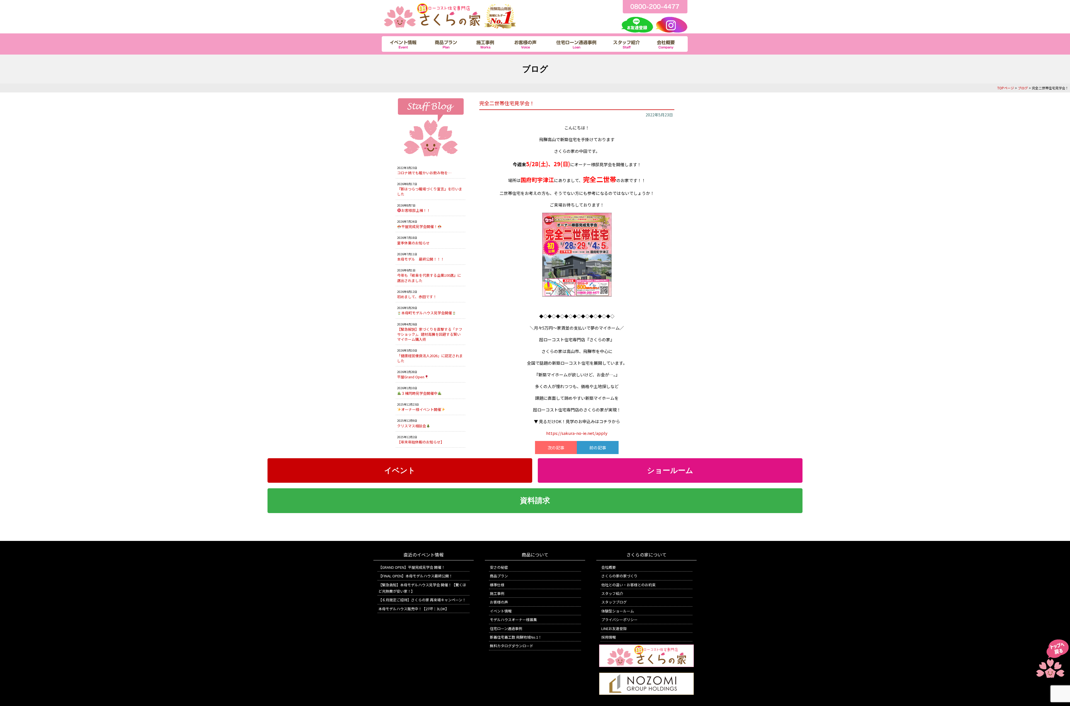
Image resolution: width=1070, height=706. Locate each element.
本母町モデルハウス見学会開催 (426, 312)
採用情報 (608, 637)
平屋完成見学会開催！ (419, 226)
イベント (399, 470)
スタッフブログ (614, 602)
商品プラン (499, 575)
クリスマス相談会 (411, 425)
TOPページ (1005, 87)
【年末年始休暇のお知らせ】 (420, 442)
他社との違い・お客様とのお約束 (628, 584)
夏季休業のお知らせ (413, 243)
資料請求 (535, 500)
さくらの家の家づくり (619, 575)
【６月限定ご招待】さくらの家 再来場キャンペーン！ (422, 599)
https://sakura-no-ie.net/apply (576, 433)
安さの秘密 (499, 567)
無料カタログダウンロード (511, 645)
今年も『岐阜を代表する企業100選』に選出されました (429, 278)
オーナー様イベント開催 (421, 409)
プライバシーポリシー (619, 619)
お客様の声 (499, 602)
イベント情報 (501, 611)
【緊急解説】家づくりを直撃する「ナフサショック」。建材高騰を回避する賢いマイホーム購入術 (429, 334)
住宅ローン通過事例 (506, 628)
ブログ (1023, 87)
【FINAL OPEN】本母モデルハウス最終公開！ (415, 575)
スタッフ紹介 (612, 593)
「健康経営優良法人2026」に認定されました (430, 358)
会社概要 (608, 567)
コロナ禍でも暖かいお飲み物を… (424, 172)
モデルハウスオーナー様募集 (513, 619)
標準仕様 (497, 584)
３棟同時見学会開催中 (419, 393)
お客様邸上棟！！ (415, 210)
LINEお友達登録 (614, 628)
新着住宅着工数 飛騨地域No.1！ (516, 637)
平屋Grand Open (410, 376)
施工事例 (497, 593)
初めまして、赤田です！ (417, 296)
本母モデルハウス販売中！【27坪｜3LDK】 (413, 608)
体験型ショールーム (617, 611)
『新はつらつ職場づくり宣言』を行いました (429, 191)
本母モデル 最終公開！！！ (420, 259)
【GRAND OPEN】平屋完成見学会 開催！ (411, 567)
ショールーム (670, 470)
